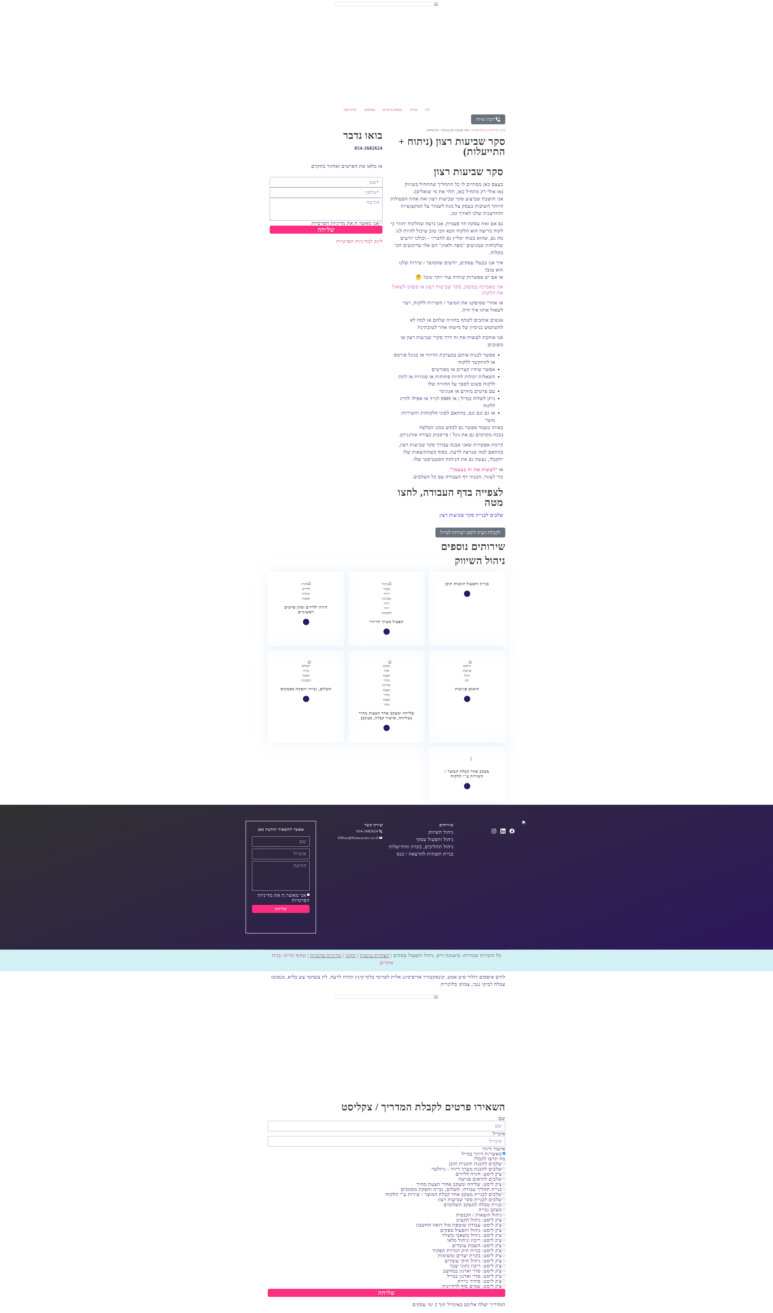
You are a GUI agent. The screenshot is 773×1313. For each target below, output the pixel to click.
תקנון (350, 955)
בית (427, 109)
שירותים (493, 130)
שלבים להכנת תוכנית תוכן (475, 1164)
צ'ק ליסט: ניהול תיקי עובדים (473, 1260)
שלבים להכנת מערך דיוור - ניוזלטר (466, 1169)
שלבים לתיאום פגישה (480, 1179)
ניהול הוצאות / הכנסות (479, 1215)
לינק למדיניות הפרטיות (359, 241)
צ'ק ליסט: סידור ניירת (480, 1281)
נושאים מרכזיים (392, 109)
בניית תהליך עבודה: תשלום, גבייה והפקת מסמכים (451, 1189)
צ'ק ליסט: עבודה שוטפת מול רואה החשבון (459, 1225)
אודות (413, 109)
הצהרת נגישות (374, 955)
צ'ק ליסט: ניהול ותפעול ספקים (471, 1230)
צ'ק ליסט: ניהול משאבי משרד (472, 1235)
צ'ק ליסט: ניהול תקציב (479, 1220)
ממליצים (370, 109)
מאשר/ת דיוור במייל (482, 1153)
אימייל (499, 1133)
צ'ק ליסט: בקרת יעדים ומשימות (470, 1255)
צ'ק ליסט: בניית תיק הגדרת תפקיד (467, 1250)
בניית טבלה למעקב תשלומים (473, 1204)
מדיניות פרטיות (325, 955)
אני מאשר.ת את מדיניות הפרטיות (345, 223)
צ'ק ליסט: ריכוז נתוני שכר (476, 1265)
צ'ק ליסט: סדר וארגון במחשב (472, 1271)
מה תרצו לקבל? (489, 1158)
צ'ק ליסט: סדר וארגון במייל (474, 1276)
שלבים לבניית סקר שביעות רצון (471, 515)
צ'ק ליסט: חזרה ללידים (479, 1174)
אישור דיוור (493, 1148)
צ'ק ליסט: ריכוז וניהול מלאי (474, 1240)
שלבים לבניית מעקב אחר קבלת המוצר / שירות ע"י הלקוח (444, 1194)
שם (501, 1118)
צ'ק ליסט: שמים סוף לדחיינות (472, 1286)
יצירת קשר (350, 109)
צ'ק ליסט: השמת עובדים (477, 1245)
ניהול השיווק (479, 130)
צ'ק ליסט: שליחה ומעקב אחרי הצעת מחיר (459, 1184)
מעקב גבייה (490, 1209)
